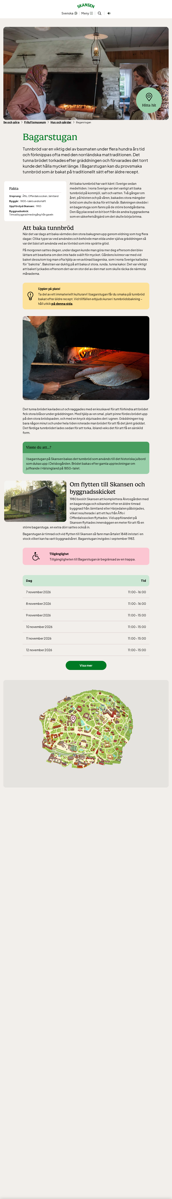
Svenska (67, 13)
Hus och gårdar (61, 122)
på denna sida (61, 304)
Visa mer (86, 665)
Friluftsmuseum (35, 122)
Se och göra (11, 122)
